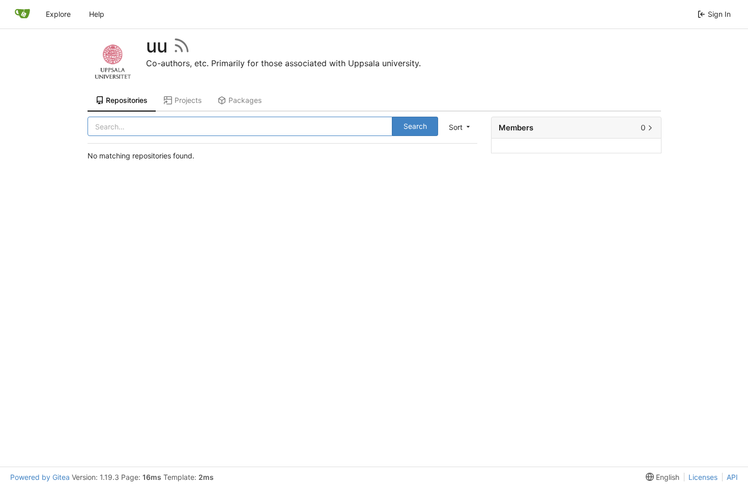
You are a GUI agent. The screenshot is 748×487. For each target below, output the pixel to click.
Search (415, 126)
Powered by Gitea (40, 477)
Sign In (719, 14)
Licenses (702, 477)
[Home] (22, 14)
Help (96, 14)
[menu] (458, 127)
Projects (188, 100)
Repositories (127, 100)
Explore (58, 14)
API (732, 477)
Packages (245, 100)
